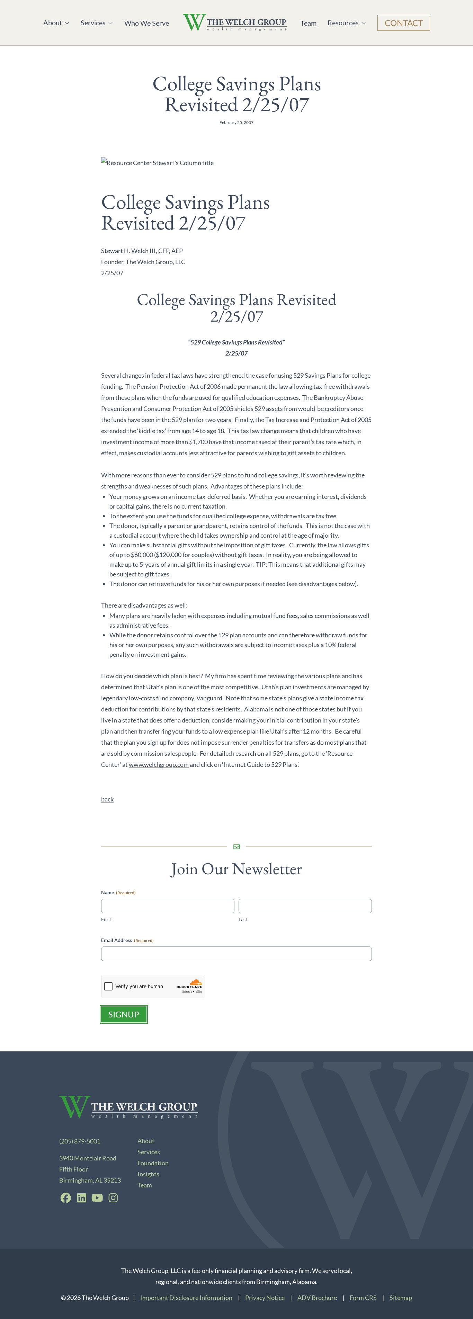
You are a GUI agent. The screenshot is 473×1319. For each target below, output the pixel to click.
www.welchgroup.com (159, 764)
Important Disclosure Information (186, 1297)
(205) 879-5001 (79, 1141)
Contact (404, 23)
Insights (148, 1174)
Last (243, 919)
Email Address (127, 940)
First (106, 919)
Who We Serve (146, 23)
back (107, 799)
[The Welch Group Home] (235, 23)
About (56, 22)
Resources (343, 22)
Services (94, 22)
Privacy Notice (265, 1297)
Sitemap (401, 1297)
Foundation (153, 1163)
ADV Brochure (317, 1297)
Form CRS (363, 1297)
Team (308, 23)
